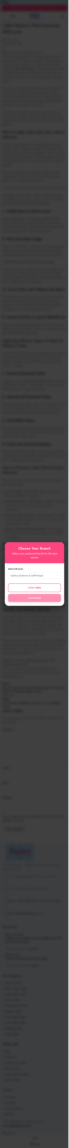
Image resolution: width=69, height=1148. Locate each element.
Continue (34, 598)
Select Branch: (15, 568)
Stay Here (34, 588)
